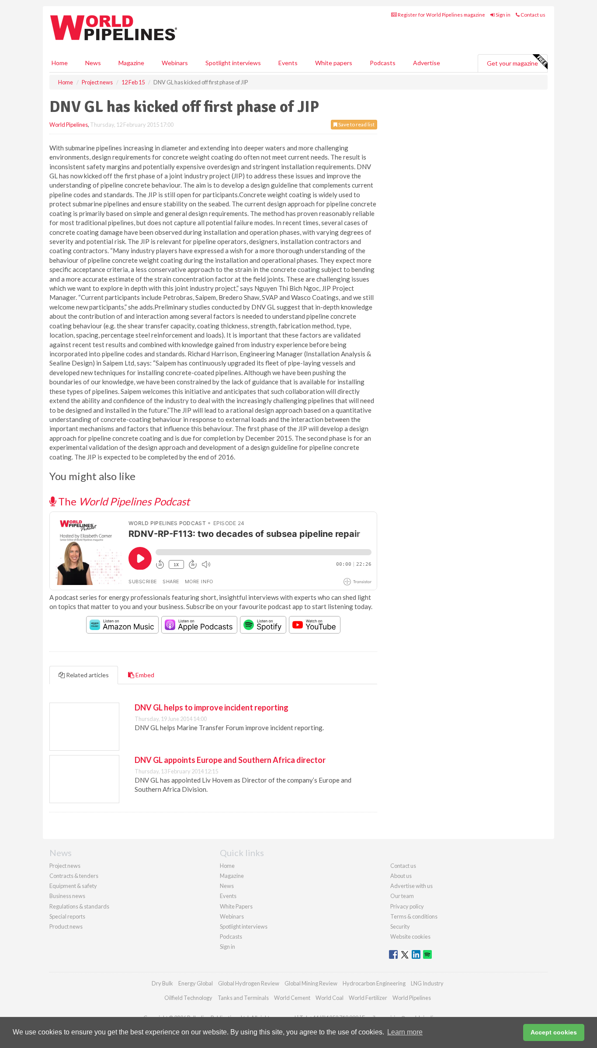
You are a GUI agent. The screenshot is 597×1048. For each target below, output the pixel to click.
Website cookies (410, 936)
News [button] (93, 62)
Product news (66, 926)
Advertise (426, 62)
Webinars (175, 62)
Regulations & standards (79, 906)
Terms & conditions (413, 916)
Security (400, 926)
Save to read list (356, 124)
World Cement (292, 997)
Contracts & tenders (73, 875)
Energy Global (195, 983)
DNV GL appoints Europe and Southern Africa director (230, 760)
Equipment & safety (73, 885)
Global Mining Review (311, 983)
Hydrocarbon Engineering (374, 983)
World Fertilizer (368, 997)
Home (60, 62)
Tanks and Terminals (243, 997)
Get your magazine (512, 63)
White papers (333, 62)
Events (288, 62)
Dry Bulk (162, 983)
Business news (67, 895)
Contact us (532, 14)
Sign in (502, 14)
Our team (402, 895)
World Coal (330, 997)
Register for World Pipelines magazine (441, 14)
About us (401, 875)
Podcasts (383, 62)
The (123, 501)
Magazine (131, 62)
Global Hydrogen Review (248, 983)
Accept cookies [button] (554, 1032)
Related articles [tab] (87, 675)
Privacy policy (407, 906)
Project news (64, 865)
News (227, 885)
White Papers (236, 906)
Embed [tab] (144, 675)
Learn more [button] (405, 1032)
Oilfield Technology (188, 997)
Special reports (67, 916)
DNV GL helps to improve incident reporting (211, 707)
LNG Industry (427, 983)
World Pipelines (68, 124)
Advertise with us (411, 885)
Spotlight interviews (233, 62)
